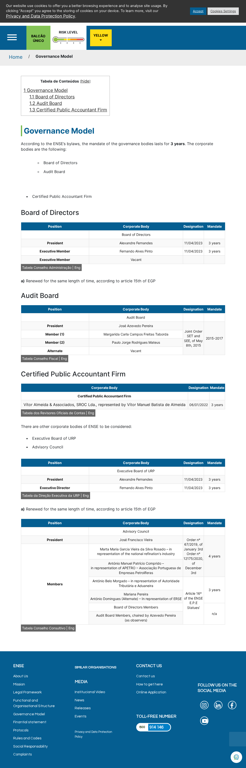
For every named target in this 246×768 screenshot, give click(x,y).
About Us (20, 676)
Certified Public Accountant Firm (68, 110)
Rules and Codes (27, 738)
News (79, 700)
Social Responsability (30, 746)
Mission (19, 684)
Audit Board (45, 103)
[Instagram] (204, 706)
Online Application (151, 692)
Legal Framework (27, 692)
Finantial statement (29, 722)
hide (85, 81)
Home (16, 57)
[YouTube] (204, 722)
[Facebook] (232, 706)
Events (80, 716)
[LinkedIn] (218, 706)
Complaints (22, 754)
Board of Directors (52, 97)
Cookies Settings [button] (223, 11)
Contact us (145, 676)
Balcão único (38, 38)
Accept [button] (198, 11)
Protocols (20, 730)
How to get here (149, 684)
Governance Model (46, 90)
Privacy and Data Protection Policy (40, 16)
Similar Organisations (95, 667)
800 (142, 727)
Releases (83, 708)
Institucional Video (90, 692)
